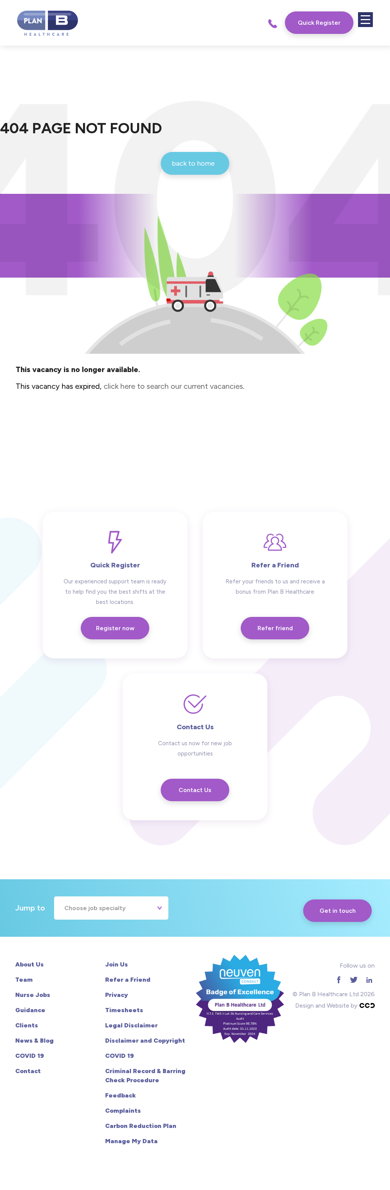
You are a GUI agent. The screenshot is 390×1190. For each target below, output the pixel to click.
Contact (28, 1071)
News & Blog (34, 1040)
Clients (26, 1025)
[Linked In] (369, 980)
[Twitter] (353, 980)
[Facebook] (338, 980)
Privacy (116, 994)
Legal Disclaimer (131, 1025)
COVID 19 (29, 1055)
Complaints (123, 1110)
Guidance (30, 1010)
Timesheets (124, 1010)
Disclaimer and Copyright (145, 1040)
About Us (29, 964)
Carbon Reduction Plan (140, 1125)
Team (24, 979)
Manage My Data (131, 1141)
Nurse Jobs (32, 994)
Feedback (120, 1095)
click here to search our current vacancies (173, 386)
